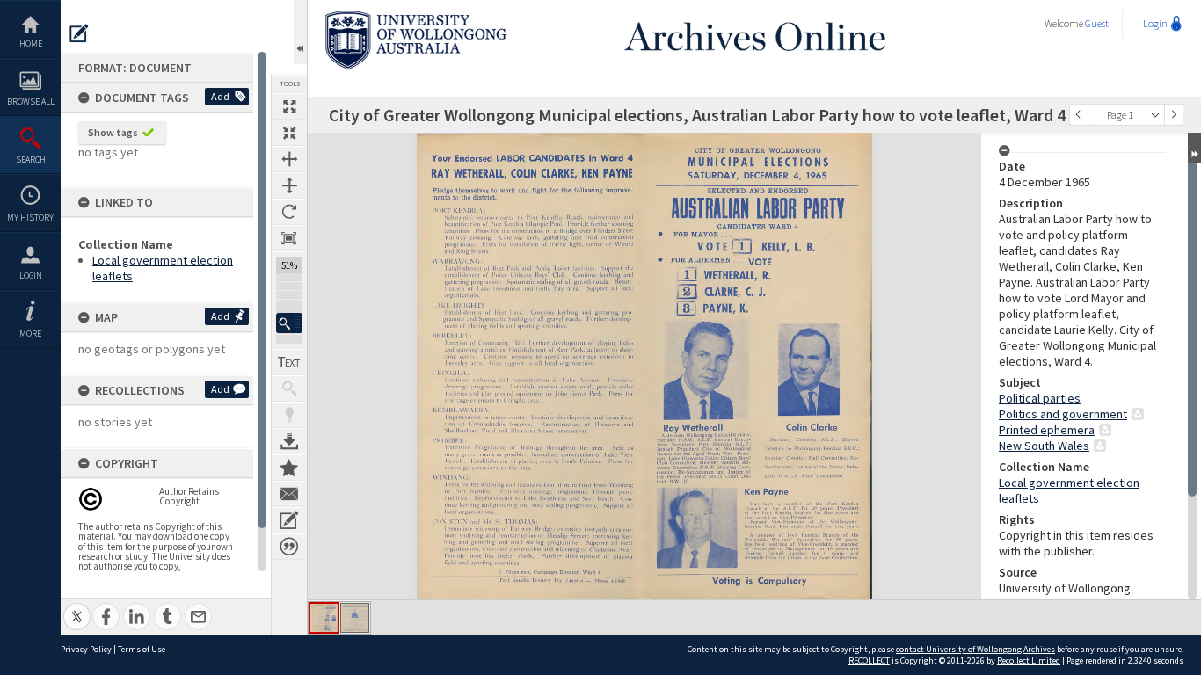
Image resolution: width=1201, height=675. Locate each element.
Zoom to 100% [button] (289, 238)
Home (30, 43)
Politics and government (1063, 414)
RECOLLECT (869, 660)
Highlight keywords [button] (289, 415)
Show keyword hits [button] (289, 388)
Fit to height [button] (289, 185)
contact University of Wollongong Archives (975, 649)
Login (30, 275)
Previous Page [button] (1079, 115)
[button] (289, 323)
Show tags (113, 132)
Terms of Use (141, 649)
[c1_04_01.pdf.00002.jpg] (354, 618)
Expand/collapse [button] (1194, 148)
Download (289, 441)
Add (220, 96)
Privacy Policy (86, 649)
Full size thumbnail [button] (289, 106)
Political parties (1040, 398)
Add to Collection (289, 467)
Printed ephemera (1047, 430)
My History (30, 217)
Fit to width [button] (289, 159)
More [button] (30, 333)
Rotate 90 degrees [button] (289, 212)
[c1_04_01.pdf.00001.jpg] (324, 618)
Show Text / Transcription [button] (289, 362)
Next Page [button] (1174, 115)
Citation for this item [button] (289, 546)
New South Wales (1044, 446)
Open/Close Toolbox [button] (300, 32)
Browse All (31, 101)
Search (31, 159)
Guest (1097, 23)
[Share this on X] (77, 607)
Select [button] (1155, 115)
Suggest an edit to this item (79, 33)
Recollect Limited (1028, 660)
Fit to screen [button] (289, 133)
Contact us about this (289, 494)
